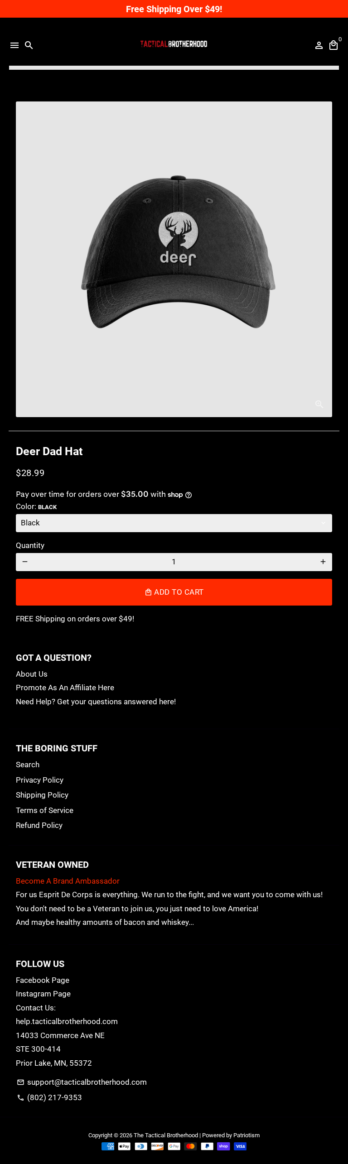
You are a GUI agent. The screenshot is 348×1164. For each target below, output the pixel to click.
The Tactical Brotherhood (166, 1135)
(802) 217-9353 (49, 1097)
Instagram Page (43, 993)
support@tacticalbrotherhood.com (82, 1082)
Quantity (30, 545)
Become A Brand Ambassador (68, 880)
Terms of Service (44, 810)
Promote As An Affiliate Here (65, 687)
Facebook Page (42, 980)
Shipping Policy (42, 794)
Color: (36, 506)
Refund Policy (39, 825)
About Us (32, 673)
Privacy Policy (39, 779)
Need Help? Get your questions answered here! (96, 701)
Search (27, 764)
